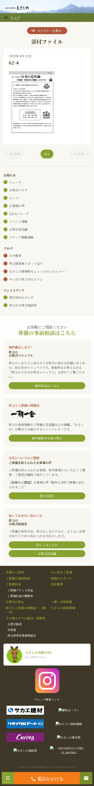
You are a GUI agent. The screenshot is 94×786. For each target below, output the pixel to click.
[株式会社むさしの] (17, 7)
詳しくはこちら (47, 545)
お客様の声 (16, 206)
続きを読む (47, 496)
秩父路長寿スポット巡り (26, 263)
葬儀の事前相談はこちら (47, 332)
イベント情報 (18, 221)
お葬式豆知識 (18, 229)
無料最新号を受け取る (47, 438)
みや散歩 (15, 255)
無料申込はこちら (47, 385)
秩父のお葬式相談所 (23, 305)
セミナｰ (14, 198)
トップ (15, 17)
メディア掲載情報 (21, 237)
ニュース (15, 182)
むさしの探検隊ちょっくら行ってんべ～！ (38, 271)
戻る (47, 154)
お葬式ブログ (18, 190)
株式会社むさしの (21, 297)
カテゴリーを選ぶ (49, 30)
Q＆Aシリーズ (19, 213)
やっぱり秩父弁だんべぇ (26, 279)
